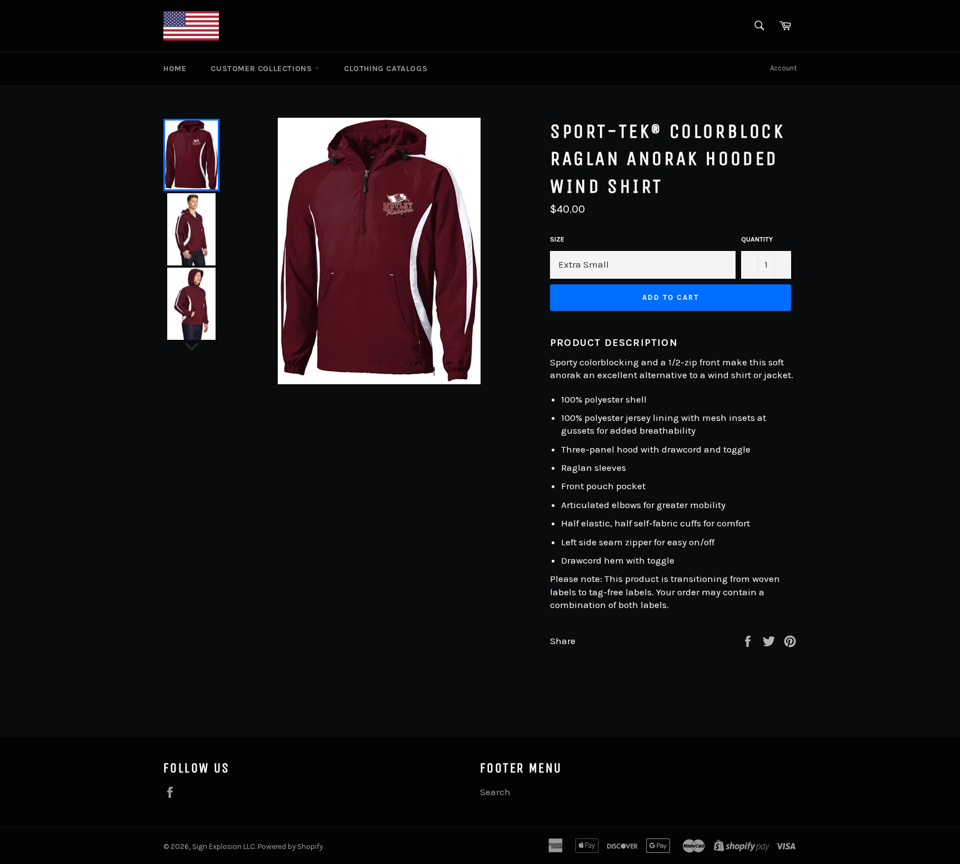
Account (783, 68)
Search (495, 791)
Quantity (757, 239)
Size (557, 239)
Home (174, 68)
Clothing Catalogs (385, 68)
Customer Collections (262, 68)
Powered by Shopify (290, 846)
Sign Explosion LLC (223, 846)
